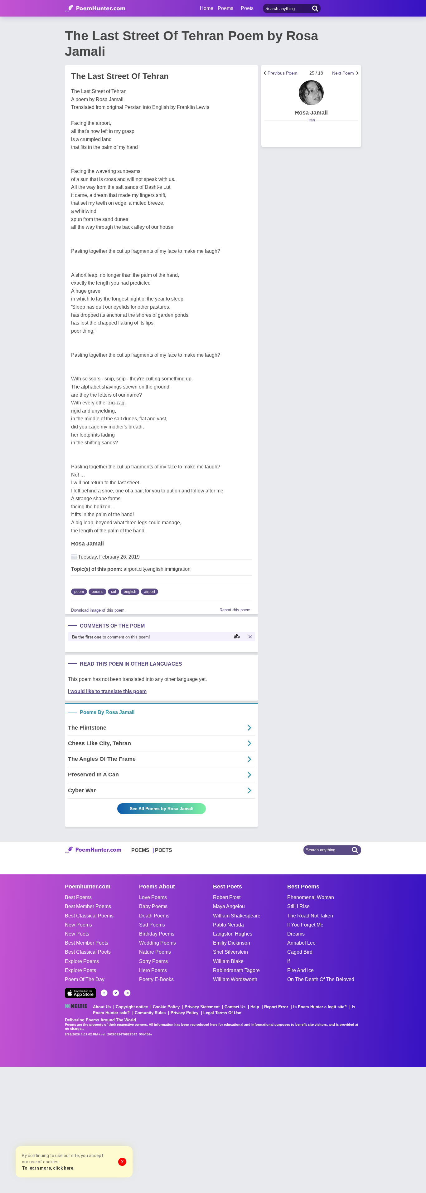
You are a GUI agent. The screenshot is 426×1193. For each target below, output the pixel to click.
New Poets (77, 933)
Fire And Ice (300, 970)
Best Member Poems (88, 906)
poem (79, 591)
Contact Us (235, 1007)
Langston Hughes (232, 933)
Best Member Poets (86, 943)
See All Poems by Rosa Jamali (161, 808)
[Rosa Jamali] (311, 92)
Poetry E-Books (156, 979)
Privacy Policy (184, 1012)
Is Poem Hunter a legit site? (320, 1007)
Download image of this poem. (98, 610)
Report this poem (235, 610)
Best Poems (78, 897)
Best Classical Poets (88, 952)
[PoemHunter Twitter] (115, 993)
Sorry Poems (153, 961)
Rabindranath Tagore (236, 970)
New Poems (78, 924)
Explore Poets (80, 970)
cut (113, 591)
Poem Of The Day (84, 979)
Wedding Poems (157, 943)
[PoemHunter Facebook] (104, 993)
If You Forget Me (305, 924)
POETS (163, 850)
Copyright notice (132, 1007)
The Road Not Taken (310, 915)
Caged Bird (299, 952)
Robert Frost (226, 897)
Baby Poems (153, 906)
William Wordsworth (235, 979)
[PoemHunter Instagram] (127, 993)
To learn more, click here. (48, 1168)
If (288, 961)
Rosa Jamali (87, 543)
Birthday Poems (156, 933)
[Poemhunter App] (80, 993)
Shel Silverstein (230, 952)
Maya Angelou (229, 906)
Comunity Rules (150, 1012)
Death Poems (154, 915)
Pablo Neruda (228, 924)
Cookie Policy (166, 1007)
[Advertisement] (93, 1129)
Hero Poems (153, 970)
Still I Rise (298, 906)
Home (206, 8)
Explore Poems (82, 961)
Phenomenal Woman (310, 897)
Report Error (276, 1007)
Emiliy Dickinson (231, 943)
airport (149, 591)
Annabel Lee (301, 943)
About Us (102, 1007)
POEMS (140, 850)
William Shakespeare (236, 915)
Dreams (296, 933)
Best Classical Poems (89, 915)
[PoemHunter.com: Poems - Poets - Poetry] (95, 8)
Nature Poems (155, 952)
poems (97, 591)
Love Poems (153, 897)
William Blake (228, 961)
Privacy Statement (202, 1007)
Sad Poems (152, 924)
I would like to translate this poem (107, 691)
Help (254, 1007)
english (130, 591)
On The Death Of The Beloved (320, 979)
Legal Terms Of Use (222, 1012)
